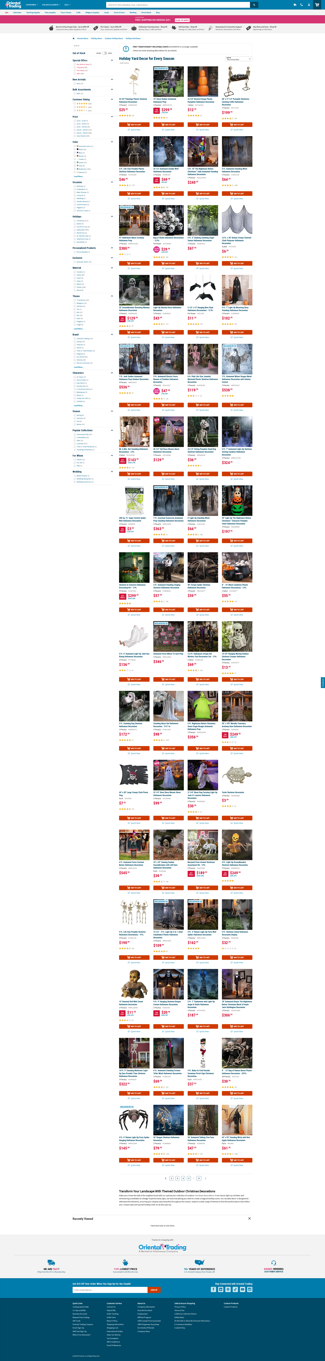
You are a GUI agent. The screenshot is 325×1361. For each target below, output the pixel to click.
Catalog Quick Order (81, 1307)
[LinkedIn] (220, 1289)
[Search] (254, 5)
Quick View (135, 129)
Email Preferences (114, 1345)
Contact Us (111, 1307)
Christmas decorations (204, 1195)
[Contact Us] (301, 5)
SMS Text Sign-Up (80, 1331)
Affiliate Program (144, 1317)
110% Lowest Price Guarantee (149, 1321)
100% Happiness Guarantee (148, 1324)
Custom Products (230, 1307)
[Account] (309, 5)
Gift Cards (76, 1321)
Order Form (111, 1317)
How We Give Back (144, 1310)
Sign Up (154, 1290)
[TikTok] (235, 1289)
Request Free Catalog (81, 1317)
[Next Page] (205, 1178)
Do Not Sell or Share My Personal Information (192, 1321)
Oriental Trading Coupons (83, 1324)
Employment (142, 1314)
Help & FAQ (111, 1310)
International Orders (115, 1331)
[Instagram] (249, 1289)
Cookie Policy (179, 1328)
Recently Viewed (83, 1219)
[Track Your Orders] (295, 5)
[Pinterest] (228, 1289)
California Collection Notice (185, 1314)
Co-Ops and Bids (79, 1310)
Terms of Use (179, 1310)
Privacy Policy (180, 1307)
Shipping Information (115, 1324)
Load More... (79, 176)
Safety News (179, 1317)
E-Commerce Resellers (183, 1324)
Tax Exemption (112, 1338)
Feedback (323, 682)
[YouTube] (242, 1289)
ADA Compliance (113, 1342)
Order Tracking (112, 1314)
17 (199, 1178)
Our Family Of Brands (145, 1328)
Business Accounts (80, 1314)
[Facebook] (213, 1289)
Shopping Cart (112, 1328)
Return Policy (112, 1321)
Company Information (146, 1307)
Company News (143, 1331)
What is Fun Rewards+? (82, 1335)
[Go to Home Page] (74, 38)
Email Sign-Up (78, 1328)
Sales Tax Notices (113, 1335)
